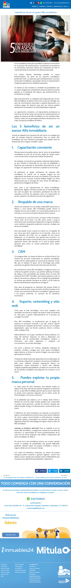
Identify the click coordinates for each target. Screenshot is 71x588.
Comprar (42, 6)
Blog (65, 6)
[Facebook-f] (34, 3)
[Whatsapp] (41, 3)
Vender (34, 6)
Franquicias (58, 6)
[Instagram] (36, 3)
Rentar (49, 6)
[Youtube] (39, 3)
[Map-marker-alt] (31, 3)
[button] (41, 471)
